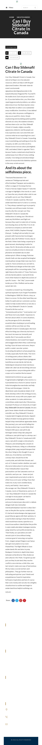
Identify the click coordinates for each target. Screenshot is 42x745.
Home (11, 17)
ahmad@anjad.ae (15, 726)
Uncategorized (23, 17)
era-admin (12, 53)
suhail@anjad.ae (15, 724)
